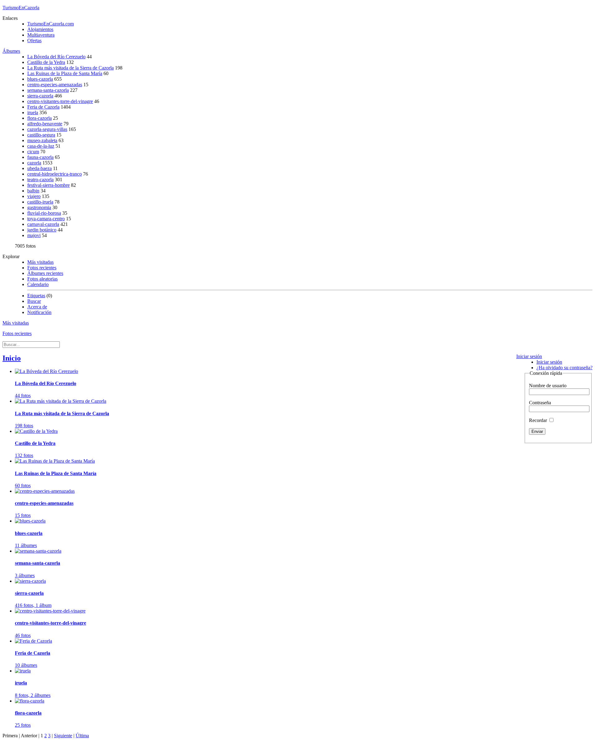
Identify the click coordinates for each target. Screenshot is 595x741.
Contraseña (540, 402)
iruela (32, 112)
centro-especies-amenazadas (54, 84)
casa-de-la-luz (40, 146)
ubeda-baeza (39, 168)
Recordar (538, 420)
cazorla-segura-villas (47, 129)
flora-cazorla (39, 118)
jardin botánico (41, 229)
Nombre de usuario (547, 385)
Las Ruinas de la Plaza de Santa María (64, 73)
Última (82, 735)
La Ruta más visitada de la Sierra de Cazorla (70, 67)
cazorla (34, 162)
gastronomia (39, 207)
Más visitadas (40, 262)
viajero (34, 196)
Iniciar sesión (529, 356)
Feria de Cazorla (43, 107)
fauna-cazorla (40, 157)
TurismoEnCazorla (20, 7)
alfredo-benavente (44, 123)
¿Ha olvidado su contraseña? (564, 367)
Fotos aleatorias (42, 278)
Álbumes (11, 51)
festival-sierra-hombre (48, 185)
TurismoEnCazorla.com (50, 23)
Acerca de (37, 306)
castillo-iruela (40, 201)
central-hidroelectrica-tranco (54, 174)
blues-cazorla (40, 79)
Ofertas (34, 40)
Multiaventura (41, 35)
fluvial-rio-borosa (44, 213)
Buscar (34, 301)
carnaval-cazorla (43, 224)
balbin (33, 190)
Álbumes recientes (45, 273)
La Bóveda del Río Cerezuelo (56, 56)
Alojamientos (40, 29)
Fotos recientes (41, 267)
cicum (33, 151)
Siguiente (63, 735)
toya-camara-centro (46, 218)
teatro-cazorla (40, 179)
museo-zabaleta (42, 140)
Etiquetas (36, 295)
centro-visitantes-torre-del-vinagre (60, 101)
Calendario (38, 284)
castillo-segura (41, 134)
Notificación (39, 312)
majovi (34, 235)
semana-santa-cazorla (48, 90)
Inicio (11, 358)
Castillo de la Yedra (46, 62)
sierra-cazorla (40, 95)
